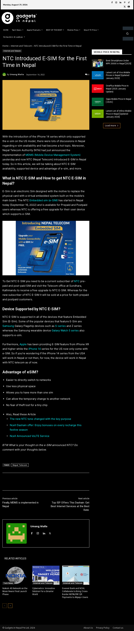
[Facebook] (112, 3)
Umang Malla (17, 74)
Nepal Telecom (20, 465)
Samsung (8, 326)
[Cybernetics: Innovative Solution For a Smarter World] (45, 575)
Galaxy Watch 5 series (65, 330)
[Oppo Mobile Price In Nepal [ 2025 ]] (98, 102)
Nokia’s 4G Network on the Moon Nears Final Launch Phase (14, 591)
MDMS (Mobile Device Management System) (52, 155)
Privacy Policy (102, 627)
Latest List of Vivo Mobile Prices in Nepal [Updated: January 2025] (118, 75)
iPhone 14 (34, 348)
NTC (77, 281)
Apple (23, 344)
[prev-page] (4, 605)
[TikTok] (129, 3)
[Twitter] (124, 7)
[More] (60, 481)
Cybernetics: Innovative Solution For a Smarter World (43, 591)
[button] (127, 33)
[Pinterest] (124, 3)
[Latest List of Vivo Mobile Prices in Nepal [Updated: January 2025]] (98, 75)
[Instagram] (116, 3)
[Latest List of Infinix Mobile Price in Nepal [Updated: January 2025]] (98, 114)
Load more (110, 125)
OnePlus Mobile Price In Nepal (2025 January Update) (117, 89)
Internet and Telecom (21, 45)
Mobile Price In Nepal (107, 52)
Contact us (118, 627)
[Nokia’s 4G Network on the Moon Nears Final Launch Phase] (16, 575)
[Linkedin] (120, 3)
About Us (88, 627)
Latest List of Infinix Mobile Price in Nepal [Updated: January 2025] (118, 114)
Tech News (8, 583)
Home (5, 45)
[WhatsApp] (51, 481)
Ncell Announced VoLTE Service (29, 436)
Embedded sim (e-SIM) (43, 200)
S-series (60, 326)
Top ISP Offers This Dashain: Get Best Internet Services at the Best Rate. (70, 506)
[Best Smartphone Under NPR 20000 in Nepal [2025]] (98, 63)
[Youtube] (129, 7)
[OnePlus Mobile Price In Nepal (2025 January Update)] (98, 88)
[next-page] (10, 605)
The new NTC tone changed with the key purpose (41, 418)
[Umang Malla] (4, 74)
